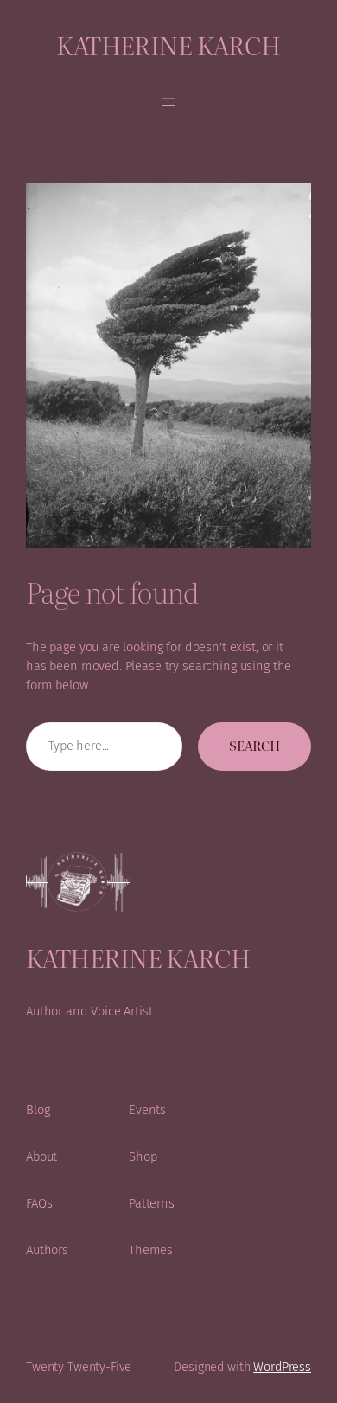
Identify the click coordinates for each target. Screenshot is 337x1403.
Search (254, 745)
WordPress (282, 1367)
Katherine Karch (168, 44)
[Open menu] (168, 102)
